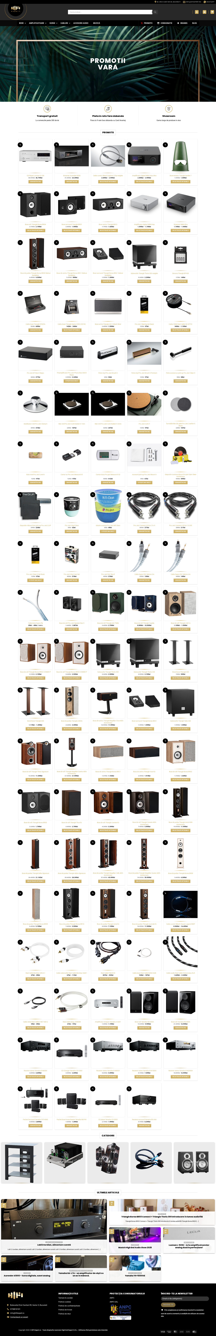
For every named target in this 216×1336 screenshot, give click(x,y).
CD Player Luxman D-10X (35, 176)
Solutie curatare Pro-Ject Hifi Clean (108, 525)
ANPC (112, 1298)
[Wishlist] (212, 12)
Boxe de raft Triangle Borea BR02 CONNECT (35, 672)
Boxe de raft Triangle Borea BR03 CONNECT (71, 672)
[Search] (155, 12)
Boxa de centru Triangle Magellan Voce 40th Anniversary (108, 722)
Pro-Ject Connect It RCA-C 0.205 (180, 525)
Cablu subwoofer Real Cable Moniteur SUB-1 (71, 973)
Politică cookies (64, 1302)
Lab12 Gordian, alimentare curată (54, 1245)
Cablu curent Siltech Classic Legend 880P (180, 924)
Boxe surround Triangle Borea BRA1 (144, 721)
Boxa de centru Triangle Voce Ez (144, 772)
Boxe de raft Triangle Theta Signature (35, 772)
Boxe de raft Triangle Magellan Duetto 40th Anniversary (72, 773)
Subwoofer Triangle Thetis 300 (108, 672)
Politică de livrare (65, 1310)
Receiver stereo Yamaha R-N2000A (181, 1071)
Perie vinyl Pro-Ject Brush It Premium (144, 373)
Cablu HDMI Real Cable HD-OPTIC (180, 324)
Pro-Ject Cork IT (144, 424)
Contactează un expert (19, 1317)
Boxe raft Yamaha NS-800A (180, 1022)
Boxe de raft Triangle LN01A (180, 623)
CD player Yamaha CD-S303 (108, 1119)
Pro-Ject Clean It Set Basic (35, 574)
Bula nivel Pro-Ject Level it (35, 475)
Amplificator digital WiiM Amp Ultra (144, 176)
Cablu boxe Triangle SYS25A (35, 324)
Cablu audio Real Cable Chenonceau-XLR (180, 973)
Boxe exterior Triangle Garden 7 (180, 176)
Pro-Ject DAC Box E (108, 574)
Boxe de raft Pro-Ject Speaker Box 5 (71, 623)
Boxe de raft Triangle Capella (144, 623)
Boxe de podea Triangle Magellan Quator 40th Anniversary (144, 874)
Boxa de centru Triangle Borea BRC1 (108, 772)
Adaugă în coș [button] (35, 181)
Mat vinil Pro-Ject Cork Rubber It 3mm (108, 424)
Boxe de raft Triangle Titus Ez (72, 823)
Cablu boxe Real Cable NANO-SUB (144, 973)
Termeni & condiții (65, 1298)
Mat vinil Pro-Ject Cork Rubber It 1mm (71, 424)
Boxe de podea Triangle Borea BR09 (35, 924)
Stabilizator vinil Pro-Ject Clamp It (35, 424)
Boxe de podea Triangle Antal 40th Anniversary (180, 823)
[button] (197, 12)
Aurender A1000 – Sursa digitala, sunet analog (27, 1276)
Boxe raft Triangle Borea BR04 (35, 224)
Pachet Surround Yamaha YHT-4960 (35, 1119)
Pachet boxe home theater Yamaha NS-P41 (72, 1119)
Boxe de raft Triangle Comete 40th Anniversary (144, 823)
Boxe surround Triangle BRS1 (72, 224)
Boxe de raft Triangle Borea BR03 (35, 823)
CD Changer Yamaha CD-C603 (71, 1071)
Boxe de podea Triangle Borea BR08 (180, 873)
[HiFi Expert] (16, 12)
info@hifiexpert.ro (17, 1313)
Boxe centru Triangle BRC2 (108, 224)
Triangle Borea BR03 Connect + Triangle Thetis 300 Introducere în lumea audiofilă (162, 1217)
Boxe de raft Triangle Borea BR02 (180, 772)
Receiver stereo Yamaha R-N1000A (144, 1071)
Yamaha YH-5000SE (135, 1276)
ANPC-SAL (114, 1302)
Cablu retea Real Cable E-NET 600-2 (35, 1022)
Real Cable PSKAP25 (108, 973)
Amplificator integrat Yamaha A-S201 (108, 1022)
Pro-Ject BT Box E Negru (35, 373)
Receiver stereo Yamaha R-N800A (108, 1071)
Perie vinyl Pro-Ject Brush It (108, 373)
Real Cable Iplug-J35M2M (72, 1022)
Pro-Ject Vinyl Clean (72, 525)
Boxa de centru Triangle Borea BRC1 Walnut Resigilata (72, 274)
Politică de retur (64, 1314)
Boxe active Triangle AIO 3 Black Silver (108, 324)
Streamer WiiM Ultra (181, 224)
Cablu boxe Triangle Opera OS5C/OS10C (72, 324)
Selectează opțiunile (108, 181)
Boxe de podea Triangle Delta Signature (35, 873)
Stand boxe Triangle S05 (35, 721)
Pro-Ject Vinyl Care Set (72, 574)
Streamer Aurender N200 (71, 176)
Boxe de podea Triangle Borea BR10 (71, 924)
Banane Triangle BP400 (180, 273)
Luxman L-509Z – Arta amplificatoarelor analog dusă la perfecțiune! (189, 1246)
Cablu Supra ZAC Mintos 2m (144, 574)
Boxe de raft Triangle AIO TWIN (108, 623)
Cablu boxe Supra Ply (35, 623)
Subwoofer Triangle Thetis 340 (144, 672)
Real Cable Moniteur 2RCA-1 (35, 973)
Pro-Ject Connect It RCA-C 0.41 (144, 525)
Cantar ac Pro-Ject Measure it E (72, 475)
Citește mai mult (71, 381)
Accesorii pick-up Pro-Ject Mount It (144, 475)
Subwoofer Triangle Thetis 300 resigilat (144, 273)
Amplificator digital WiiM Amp (144, 224)
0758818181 (15, 1309)
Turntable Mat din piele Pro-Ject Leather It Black (180, 425)
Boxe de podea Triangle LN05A (71, 721)
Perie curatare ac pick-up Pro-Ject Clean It (180, 373)
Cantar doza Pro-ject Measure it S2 (108, 475)
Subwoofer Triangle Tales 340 (180, 721)
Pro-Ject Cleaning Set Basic (144, 324)
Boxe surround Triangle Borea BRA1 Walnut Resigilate (108, 274)
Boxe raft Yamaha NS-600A (144, 1022)
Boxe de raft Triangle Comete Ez (108, 823)
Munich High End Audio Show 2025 (135, 1247)
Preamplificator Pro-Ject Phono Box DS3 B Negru (72, 374)
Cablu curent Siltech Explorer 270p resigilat (108, 176)
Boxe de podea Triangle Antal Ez (108, 924)
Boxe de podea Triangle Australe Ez (144, 924)
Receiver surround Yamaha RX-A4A (144, 1119)
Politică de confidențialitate (69, 1306)
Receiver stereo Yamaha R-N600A (35, 1071)
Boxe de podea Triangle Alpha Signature (72, 873)
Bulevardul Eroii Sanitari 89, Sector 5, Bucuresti (28, 1305)
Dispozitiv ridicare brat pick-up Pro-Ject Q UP (35, 525)
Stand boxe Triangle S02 (180, 672)
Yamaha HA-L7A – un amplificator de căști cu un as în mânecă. (81, 1274)
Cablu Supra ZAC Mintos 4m (180, 574)
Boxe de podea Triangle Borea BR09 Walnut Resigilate (35, 274)
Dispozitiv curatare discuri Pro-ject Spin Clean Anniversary (180, 476)
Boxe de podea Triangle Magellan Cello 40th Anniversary (108, 874)
